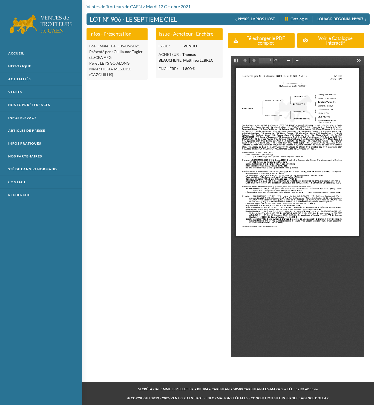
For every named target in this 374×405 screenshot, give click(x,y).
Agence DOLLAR (315, 398)
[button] (261, 40)
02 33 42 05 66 (307, 389)
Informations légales (227, 398)
